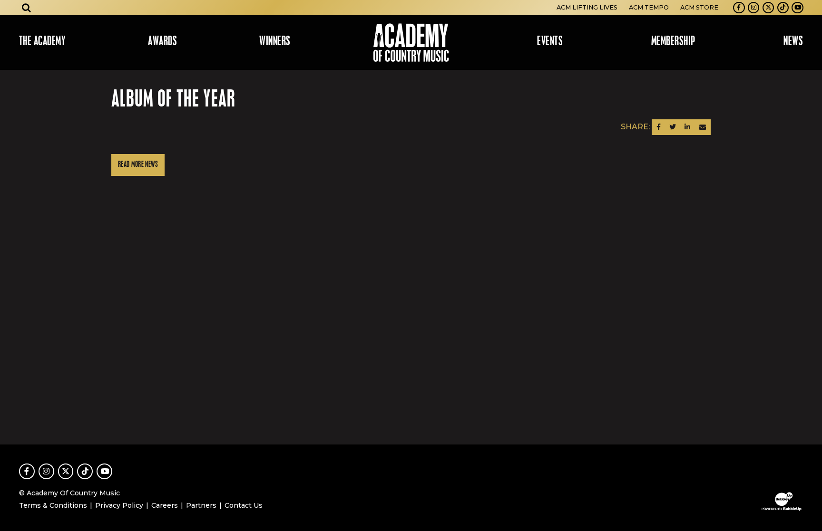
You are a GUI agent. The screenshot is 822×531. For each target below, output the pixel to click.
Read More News (138, 164)
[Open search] (26, 7)
